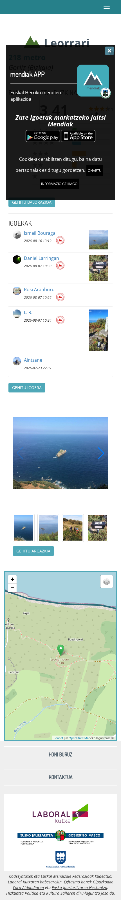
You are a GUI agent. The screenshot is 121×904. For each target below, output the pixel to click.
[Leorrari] (60, 650)
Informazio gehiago (59, 183)
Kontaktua (61, 777)
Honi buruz (60, 754)
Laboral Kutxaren (23, 882)
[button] (101, 453)
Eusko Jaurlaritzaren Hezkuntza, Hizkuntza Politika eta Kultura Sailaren (57, 890)
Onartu (95, 170)
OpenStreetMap (79, 738)
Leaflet (58, 738)
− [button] (12, 587)
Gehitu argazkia (33, 551)
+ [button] (12, 579)
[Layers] (106, 581)
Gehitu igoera (27, 387)
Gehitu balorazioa (31, 202)
